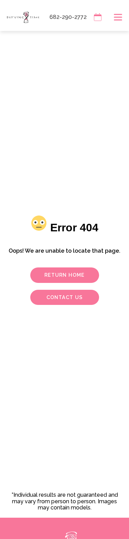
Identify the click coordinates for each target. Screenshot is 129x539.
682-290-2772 (68, 17)
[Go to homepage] (19, 17)
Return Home (64, 275)
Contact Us (64, 297)
